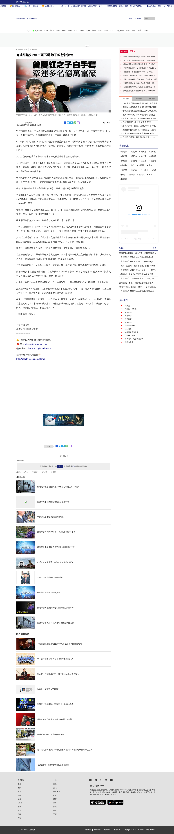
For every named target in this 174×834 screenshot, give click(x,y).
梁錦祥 (134, 156)
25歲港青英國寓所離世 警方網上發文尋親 (140, 103)
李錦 (150, 165)
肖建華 (44, 472)
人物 (19, 818)
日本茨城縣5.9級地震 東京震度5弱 (137, 122)
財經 (76, 30)
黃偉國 (124, 161)
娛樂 (146, 30)
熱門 (52, 30)
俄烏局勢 (128, 322)
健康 (106, 30)
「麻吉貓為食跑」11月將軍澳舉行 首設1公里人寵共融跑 (139, 68)
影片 (19, 784)
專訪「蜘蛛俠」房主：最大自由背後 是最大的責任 (140, 115)
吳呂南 (143, 156)
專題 (19, 810)
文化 (112, 30)
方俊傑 (153, 152)
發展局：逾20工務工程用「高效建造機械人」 (140, 75)
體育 (134, 30)
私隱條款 (117, 830)
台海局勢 (128, 312)
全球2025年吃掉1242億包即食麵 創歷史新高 (140, 118)
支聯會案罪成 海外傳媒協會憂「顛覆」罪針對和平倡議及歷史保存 (140, 83)
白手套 (25, 472)
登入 (60, 466)
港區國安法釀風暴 (131, 332)
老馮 (154, 170)
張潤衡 (142, 165)
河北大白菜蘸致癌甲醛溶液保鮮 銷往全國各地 (140, 133)
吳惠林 (124, 170)
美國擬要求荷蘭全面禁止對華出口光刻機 (140, 107)
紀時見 (127, 306)
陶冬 (123, 175)
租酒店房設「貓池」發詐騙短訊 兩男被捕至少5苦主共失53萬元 (140, 126)
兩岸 (64, 30)
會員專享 (38, 30)
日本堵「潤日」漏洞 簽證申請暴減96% (139, 137)
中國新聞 (33, 50)
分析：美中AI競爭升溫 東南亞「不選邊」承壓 (140, 79)
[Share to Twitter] (68, 122)
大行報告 (128, 329)
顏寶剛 (134, 161)
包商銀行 (35, 472)
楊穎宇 (143, 161)
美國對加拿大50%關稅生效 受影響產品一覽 (139, 87)
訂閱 (73, 466)
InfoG (82, 30)
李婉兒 (134, 170)
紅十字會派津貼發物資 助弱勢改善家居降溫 (139, 57)
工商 (55, 814)
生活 (100, 30)
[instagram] (90, 779)
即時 (46, 30)
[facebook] (96, 779)
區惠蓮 (124, 179)
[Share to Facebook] (65, 122)
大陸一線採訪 (130, 335)
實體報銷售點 (32, 18)
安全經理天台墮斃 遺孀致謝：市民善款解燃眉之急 (140, 60)
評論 (94, 30)
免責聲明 (107, 830)
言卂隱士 (144, 170)
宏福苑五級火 (130, 342)
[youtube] (111, 779)
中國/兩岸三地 (21, 50)
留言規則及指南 (20, 460)
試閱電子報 (20, 18)
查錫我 (142, 175)
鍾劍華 (134, 152)
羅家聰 (153, 156)
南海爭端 (128, 316)
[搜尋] (157, 18)
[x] (106, 779)
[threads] (101, 779)
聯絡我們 (97, 830)
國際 (70, 30)
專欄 (88, 30)
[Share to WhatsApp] (75, 122)
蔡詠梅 (153, 161)
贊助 (130, 18)
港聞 (58, 30)
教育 (140, 30)
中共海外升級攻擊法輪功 (134, 339)
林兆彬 (124, 165)
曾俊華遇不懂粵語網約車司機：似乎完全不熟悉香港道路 (140, 72)
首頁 (28, 30)
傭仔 (133, 165)
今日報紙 (21, 780)
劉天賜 (143, 152)
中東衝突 (128, 319)
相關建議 (88, 830)
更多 (150, 175)
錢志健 (124, 156)
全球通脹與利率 (130, 309)
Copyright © (128, 830)
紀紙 (128, 30)
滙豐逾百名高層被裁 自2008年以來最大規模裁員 (140, 111)
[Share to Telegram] (71, 122)
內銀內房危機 (130, 326)
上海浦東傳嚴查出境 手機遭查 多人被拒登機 (140, 130)
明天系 (53, 472)
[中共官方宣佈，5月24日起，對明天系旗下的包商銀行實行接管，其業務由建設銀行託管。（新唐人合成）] (63, 85)
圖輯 (55, 810)
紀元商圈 (138, 18)
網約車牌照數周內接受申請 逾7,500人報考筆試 (139, 91)
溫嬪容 (132, 175)
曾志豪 (124, 152)
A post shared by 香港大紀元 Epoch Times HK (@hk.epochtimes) (145, 239)
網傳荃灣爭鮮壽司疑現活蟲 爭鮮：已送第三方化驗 (140, 64)
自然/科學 (120, 30)
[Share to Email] (78, 122)
